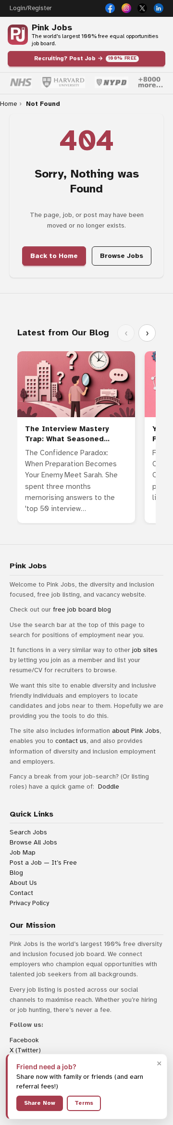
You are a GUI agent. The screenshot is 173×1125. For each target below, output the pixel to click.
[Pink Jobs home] (18, 35)
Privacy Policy (29, 903)
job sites (145, 650)
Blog (16, 873)
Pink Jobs (52, 28)
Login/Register (30, 8)
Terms (83, 1102)
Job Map (23, 852)
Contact (21, 893)
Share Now (39, 1102)
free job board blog (82, 609)
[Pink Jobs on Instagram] (126, 8)
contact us (70, 741)
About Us (23, 883)
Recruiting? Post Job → (85, 58)
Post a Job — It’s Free (43, 862)
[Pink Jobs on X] (142, 8)
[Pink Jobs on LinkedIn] (158, 8)
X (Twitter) (25, 1050)
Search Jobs (28, 832)
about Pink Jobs (136, 731)
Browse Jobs (121, 256)
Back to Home (54, 256)
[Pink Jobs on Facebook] (110, 8)
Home (8, 104)
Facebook (24, 1040)
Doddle (108, 786)
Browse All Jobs (33, 842)
